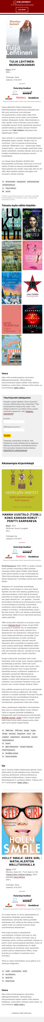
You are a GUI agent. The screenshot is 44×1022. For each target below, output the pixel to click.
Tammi (8, 869)
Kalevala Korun (14, 625)
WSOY (8, 526)
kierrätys (12, 734)
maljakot (5, 737)
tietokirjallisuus (8, 740)
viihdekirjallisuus (8, 185)
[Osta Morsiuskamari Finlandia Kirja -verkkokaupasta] (16, 94)
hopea (33, 730)
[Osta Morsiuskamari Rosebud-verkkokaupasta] (28, 94)
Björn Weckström (12, 747)
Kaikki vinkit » (19, 388)
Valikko (22, 9)
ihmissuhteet (10, 182)
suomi (8, 191)
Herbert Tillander (26, 747)
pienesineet (25, 737)
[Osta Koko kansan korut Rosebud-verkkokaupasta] (28, 553)
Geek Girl (9, 978)
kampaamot (21, 182)
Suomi (8, 743)
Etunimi (6, 418)
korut (29, 734)
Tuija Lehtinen (11, 188)
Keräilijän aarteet (12, 753)
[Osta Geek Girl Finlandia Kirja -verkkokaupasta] (16, 902)
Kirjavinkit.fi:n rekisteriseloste (15, 450)
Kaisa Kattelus (19, 877)
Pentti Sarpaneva (8, 750)
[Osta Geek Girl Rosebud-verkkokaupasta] (28, 902)
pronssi (34, 737)
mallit (8, 971)
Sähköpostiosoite (12, 427)
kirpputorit (21, 734)
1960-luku (9, 730)
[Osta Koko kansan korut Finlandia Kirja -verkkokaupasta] (16, 553)
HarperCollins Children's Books (19, 874)
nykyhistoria (15, 737)
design (26, 730)
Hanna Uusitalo (11, 756)
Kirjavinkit (24, 2)
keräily (4, 734)
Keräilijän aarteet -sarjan (11, 718)
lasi (34, 734)
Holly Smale (10, 981)
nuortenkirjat (16, 971)
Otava (8, 69)
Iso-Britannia (10, 974)
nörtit (25, 971)
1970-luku (18, 730)
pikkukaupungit (33, 182)
